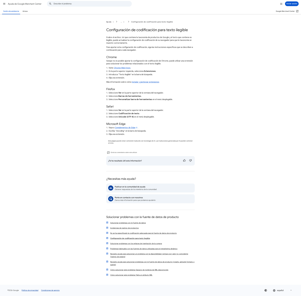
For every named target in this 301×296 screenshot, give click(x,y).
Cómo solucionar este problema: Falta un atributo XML (131, 275)
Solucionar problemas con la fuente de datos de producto (142, 217)
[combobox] (93, 3)
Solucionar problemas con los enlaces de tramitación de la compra (136, 244)
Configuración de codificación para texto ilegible (152, 22)
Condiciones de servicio (50, 290)
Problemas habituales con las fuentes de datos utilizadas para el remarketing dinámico (143, 249)
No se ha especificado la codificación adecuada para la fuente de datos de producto (143, 233)
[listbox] (282, 290)
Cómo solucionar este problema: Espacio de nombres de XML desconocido (139, 270)
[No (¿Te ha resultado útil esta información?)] (190, 161)
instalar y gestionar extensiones (145, 82)
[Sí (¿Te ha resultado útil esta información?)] (184, 161)
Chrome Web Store (122, 68)
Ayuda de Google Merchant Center (25, 4)
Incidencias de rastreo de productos (124, 228)
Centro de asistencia (11, 11)
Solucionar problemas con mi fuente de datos (128, 223)
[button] (4, 4)
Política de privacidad (30, 290)
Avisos (25, 11)
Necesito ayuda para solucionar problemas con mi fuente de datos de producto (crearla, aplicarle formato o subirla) (152, 263)
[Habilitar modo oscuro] (266, 290)
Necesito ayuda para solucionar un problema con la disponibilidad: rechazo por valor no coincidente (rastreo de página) (149, 255)
